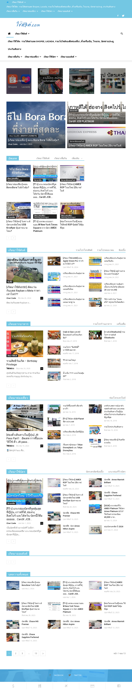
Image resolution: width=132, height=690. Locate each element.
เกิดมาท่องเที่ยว (29, 11)
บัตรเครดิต (73, 111)
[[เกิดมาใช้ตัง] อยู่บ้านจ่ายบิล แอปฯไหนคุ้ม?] (95, 274)
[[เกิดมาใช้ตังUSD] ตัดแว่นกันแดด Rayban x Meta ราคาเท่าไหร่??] (24, 270)
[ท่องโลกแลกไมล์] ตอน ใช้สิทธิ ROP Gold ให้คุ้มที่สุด (72, 224)
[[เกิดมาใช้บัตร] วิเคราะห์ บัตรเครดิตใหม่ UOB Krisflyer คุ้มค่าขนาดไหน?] (18, 210)
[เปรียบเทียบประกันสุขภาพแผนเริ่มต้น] (95, 261)
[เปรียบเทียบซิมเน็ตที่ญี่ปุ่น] (54, 434)
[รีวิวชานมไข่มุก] (54, 363)
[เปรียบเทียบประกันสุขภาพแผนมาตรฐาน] (54, 302)
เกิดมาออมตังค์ (64, 11)
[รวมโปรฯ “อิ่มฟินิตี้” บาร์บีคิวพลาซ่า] (54, 350)
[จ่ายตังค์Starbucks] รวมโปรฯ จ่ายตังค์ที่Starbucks (114, 335)
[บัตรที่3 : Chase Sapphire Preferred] (95, 495)
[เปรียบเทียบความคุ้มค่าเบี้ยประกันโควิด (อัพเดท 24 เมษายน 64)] (95, 287)
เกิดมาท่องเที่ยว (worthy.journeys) (23, 136)
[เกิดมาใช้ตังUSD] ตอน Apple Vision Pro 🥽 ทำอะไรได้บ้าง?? (73, 261)
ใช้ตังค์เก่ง (10, 368)
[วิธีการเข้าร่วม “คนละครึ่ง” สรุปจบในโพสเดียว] (95, 302)
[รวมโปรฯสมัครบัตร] (50, 81)
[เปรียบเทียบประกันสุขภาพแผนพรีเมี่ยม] (54, 289)
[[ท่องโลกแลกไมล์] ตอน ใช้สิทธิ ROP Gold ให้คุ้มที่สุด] (72, 210)
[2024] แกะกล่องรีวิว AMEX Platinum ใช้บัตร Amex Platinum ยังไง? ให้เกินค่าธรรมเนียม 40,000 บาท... (114, 511)
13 (36, 653)
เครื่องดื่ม (121, 324)
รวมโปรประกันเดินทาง (113, 427)
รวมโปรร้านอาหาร (102, 324)
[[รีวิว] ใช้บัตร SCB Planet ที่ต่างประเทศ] (54, 421)
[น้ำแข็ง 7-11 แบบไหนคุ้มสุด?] (54, 376)
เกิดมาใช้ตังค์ (17, 2)
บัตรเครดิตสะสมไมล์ (77, 141)
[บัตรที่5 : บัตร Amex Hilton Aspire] (54, 529)
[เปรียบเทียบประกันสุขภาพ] (54, 276)
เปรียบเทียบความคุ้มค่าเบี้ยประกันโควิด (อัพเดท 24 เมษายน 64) (114, 287)
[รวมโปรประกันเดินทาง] (95, 429)
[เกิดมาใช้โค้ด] (18, 81)
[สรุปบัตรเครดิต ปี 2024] (95, 529)
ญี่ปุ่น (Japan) (12, 429)
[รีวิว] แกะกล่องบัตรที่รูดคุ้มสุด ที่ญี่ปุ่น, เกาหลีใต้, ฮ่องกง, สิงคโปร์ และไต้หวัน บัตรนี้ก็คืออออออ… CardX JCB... (44, 190)
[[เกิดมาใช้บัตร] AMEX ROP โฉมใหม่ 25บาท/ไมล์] (72, 173)
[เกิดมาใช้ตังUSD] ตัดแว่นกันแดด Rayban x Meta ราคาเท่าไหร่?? (23, 290)
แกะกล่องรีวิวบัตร (117, 471)
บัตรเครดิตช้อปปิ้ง (95, 471)
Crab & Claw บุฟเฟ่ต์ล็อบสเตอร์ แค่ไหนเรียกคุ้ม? (72, 335)
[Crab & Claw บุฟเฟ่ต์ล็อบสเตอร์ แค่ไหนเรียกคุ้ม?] (54, 335)
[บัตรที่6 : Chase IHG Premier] (54, 516)
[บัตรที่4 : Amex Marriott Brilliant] (95, 482)
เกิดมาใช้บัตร (46, 11)
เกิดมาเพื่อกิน (11, 11)
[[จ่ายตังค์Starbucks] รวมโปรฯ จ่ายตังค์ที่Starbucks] (95, 335)
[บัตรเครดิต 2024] (113, 81)
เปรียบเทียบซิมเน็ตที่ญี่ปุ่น (73, 432)
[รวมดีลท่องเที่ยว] (81, 81)
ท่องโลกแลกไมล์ (117, 398)
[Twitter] (123, 15)
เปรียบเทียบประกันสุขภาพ (73, 273)
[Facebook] (117, 15)
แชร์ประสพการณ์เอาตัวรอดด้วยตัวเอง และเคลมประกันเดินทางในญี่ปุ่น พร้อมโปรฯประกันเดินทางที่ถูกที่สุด (114, 411)
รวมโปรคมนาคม (105, 250)
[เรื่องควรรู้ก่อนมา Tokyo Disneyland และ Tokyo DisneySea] (54, 447)
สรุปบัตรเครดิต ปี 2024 (113, 526)
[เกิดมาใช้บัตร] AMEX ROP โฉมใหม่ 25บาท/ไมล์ (70, 187)
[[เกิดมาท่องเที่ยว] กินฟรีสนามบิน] (95, 442)
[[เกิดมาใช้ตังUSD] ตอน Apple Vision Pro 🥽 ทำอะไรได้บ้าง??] (54, 261)
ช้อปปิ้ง (122, 250)
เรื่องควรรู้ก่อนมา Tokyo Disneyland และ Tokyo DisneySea (73, 448)
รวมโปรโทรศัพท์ (84, 250)
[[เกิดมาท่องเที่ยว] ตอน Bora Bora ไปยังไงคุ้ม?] (18, 173)
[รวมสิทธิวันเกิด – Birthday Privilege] (24, 344)
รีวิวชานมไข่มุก (69, 360)
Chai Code (13, 144)
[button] (122, 33)
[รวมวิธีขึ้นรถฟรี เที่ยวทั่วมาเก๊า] (54, 408)
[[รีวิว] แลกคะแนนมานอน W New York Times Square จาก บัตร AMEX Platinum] (45, 210)
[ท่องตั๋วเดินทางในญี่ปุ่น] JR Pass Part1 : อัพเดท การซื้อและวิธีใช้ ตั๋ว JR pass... (24, 438)
